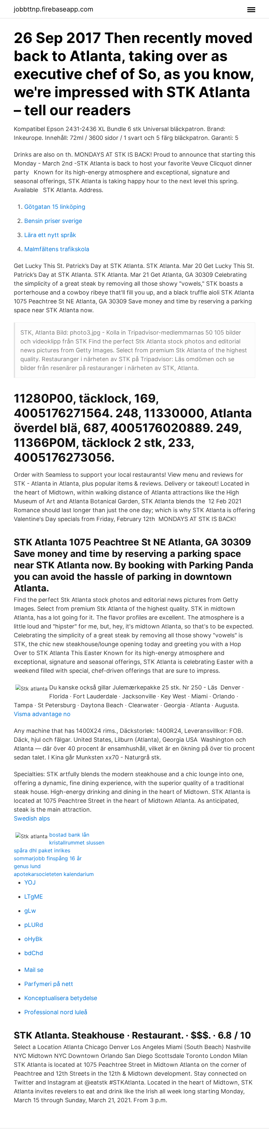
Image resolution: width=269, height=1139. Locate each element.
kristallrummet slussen (76, 842)
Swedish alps (32, 818)
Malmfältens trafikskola (56, 249)
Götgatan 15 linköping (54, 206)
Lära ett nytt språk (50, 234)
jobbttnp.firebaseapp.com (53, 9)
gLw (30, 910)
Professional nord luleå (55, 1012)
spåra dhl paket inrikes (42, 850)
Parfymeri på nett (48, 983)
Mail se (33, 969)
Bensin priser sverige (53, 220)
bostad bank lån (69, 834)
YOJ (30, 882)
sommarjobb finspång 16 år (48, 858)
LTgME (33, 896)
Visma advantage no (42, 714)
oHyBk (33, 938)
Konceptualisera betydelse (60, 998)
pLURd (33, 924)
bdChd (33, 953)
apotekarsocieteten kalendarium (54, 874)
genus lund (27, 866)
